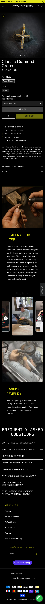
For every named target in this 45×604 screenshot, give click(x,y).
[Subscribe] (36, 554)
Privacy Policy (10, 528)
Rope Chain (9, 81)
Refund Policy (10, 522)
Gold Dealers (18, 599)
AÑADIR (22, 109)
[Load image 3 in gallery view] (24, 55)
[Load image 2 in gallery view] (22, 55)
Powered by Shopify (30, 599)
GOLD (6, 91)
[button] (3, 6)
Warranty (8, 533)
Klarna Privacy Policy (13, 538)
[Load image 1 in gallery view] (20, 55)
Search (8, 511)
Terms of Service (12, 517)
